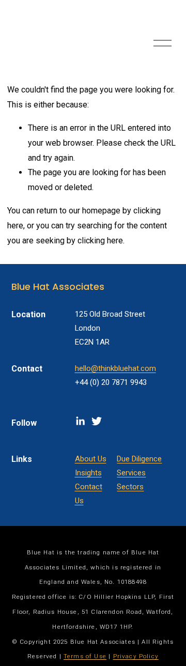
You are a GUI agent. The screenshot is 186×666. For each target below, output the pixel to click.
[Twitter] (96, 421)
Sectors (130, 486)
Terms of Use (85, 657)
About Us (90, 458)
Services (131, 472)
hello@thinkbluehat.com (115, 368)
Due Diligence (139, 458)
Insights (88, 472)
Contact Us (88, 493)
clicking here (100, 240)
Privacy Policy (136, 657)
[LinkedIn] (80, 421)
